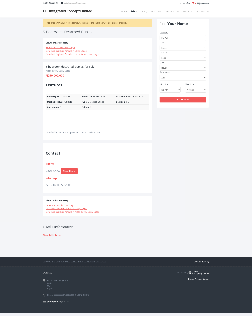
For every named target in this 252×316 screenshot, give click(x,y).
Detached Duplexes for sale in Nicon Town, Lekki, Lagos (72, 54)
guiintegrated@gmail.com (75, 3)
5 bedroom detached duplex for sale (70, 67)
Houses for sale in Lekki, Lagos (60, 47)
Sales (134, 11)
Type (162, 62)
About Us (187, 11)
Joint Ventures (172, 11)
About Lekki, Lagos (52, 235)
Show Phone (69, 171)
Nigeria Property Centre (198, 279)
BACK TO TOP (200, 261)
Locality (163, 52)
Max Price (189, 84)
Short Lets (156, 11)
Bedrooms (165, 72)
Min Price (164, 84)
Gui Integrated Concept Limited (67, 10)
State (162, 42)
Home (124, 11)
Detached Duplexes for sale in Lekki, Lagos (66, 50)
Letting (143, 11)
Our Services (202, 11)
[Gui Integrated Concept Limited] (198, 272)
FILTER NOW (183, 99)
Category (164, 32)
